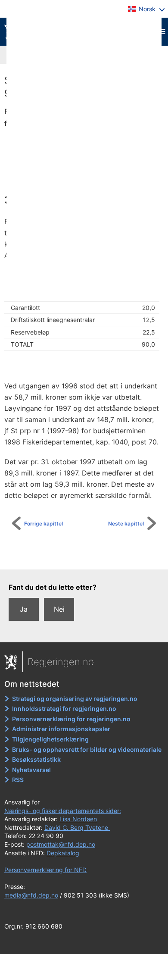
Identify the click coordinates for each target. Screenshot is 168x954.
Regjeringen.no (61, 661)
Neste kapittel (126, 523)
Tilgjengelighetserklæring (50, 739)
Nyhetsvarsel (31, 769)
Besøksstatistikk (36, 759)
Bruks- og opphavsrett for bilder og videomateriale (87, 749)
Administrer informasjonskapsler (61, 728)
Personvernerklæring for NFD (45, 869)
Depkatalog (63, 853)
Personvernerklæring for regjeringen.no (71, 719)
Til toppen (88, 557)
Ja (24, 609)
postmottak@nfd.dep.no (60, 844)
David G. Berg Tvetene (77, 827)
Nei (59, 609)
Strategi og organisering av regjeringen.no (74, 698)
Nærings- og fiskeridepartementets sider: (62, 810)
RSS (18, 779)
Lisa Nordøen (78, 819)
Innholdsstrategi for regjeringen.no (64, 708)
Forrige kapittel (43, 523)
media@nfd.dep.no (31, 895)
